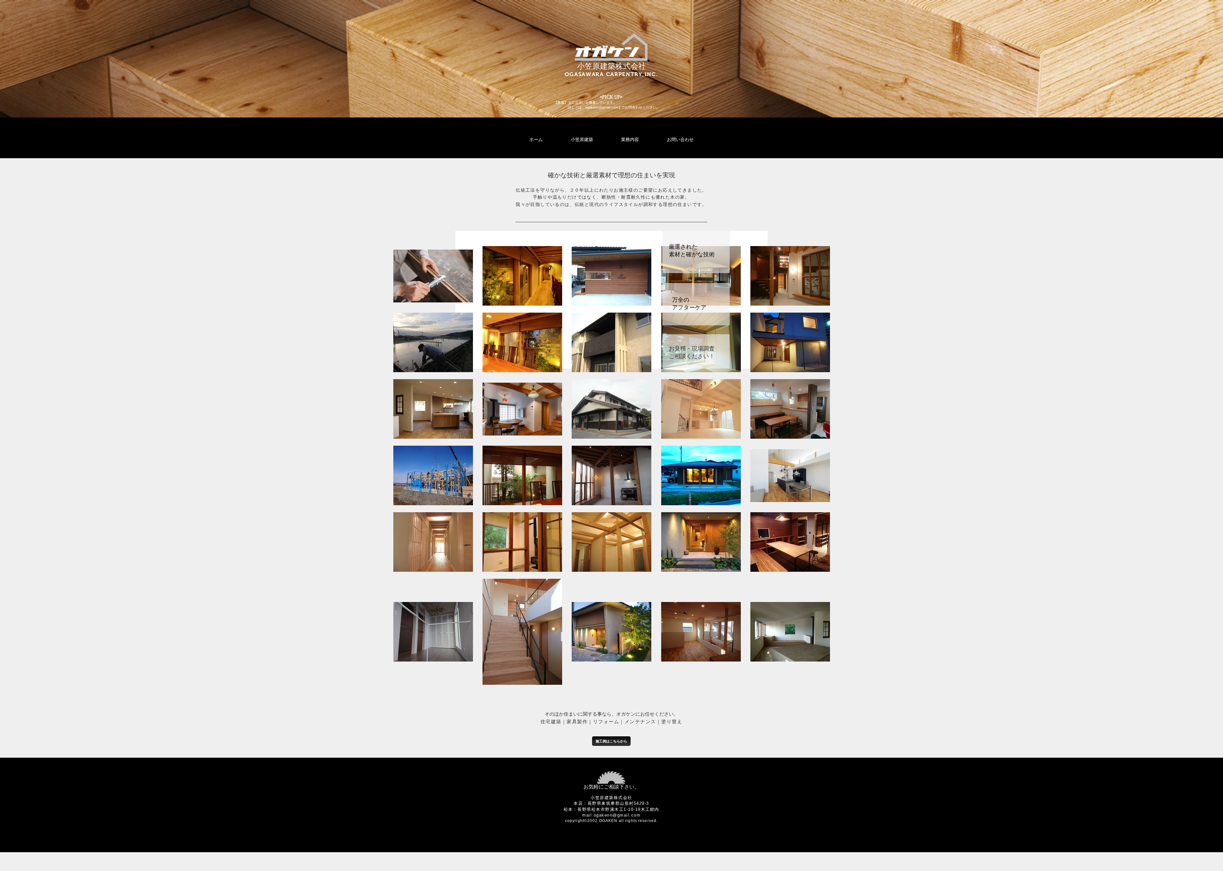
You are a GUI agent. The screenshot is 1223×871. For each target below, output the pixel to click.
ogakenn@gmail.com (601, 107)
